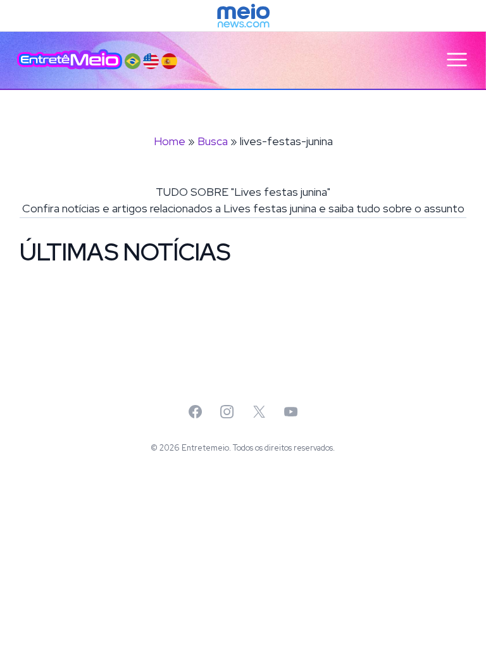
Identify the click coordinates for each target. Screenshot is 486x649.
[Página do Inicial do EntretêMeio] (69, 60)
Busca (212, 141)
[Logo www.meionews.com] (243, 16)
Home (169, 141)
